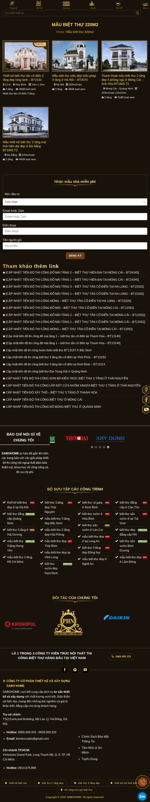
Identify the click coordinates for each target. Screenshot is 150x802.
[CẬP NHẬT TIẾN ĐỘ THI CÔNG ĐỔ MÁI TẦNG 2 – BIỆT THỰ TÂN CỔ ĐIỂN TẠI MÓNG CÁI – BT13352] (75, 315)
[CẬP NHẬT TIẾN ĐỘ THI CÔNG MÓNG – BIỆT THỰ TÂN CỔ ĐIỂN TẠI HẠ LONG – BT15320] (68, 300)
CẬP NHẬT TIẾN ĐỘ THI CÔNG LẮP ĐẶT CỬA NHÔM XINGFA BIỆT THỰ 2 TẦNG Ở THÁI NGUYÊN (73, 385)
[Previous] (56, 443)
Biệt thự (40, 8)
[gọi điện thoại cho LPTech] (142, 782)
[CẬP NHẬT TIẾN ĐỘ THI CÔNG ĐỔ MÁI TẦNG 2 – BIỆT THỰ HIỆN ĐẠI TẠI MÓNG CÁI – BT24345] (72, 272)
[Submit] (137, 13)
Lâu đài (93, 8)
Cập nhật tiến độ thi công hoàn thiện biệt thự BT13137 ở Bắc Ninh (49, 350)
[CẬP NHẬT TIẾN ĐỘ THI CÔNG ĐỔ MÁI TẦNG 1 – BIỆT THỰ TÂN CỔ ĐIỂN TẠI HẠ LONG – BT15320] (75, 293)
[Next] (143, 443)
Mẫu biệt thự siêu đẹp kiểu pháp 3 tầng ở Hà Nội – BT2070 (74, 78)
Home (60, 31)
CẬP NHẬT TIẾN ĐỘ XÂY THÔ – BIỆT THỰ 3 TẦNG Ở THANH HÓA (51, 392)
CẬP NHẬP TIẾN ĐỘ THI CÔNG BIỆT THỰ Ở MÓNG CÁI (44, 399)
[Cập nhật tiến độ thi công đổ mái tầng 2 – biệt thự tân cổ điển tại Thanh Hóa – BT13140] (63, 336)
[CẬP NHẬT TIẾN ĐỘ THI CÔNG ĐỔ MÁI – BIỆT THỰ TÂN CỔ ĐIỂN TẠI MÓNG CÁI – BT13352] (70, 307)
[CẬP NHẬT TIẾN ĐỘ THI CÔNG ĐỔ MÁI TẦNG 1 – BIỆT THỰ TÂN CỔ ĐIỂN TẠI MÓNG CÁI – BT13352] (75, 321)
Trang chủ (13, 8)
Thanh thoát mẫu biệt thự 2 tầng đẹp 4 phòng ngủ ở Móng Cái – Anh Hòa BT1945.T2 (123, 80)
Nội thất (119, 8)
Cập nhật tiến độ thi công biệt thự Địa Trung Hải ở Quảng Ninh (46, 371)
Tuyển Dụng (90, 758)
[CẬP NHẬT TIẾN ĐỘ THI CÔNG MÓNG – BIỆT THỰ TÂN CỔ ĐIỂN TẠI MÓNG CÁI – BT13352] (69, 329)
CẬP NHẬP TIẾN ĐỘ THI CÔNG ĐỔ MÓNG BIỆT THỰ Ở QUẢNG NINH (53, 406)
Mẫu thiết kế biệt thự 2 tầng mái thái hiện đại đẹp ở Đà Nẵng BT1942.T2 (24, 146)
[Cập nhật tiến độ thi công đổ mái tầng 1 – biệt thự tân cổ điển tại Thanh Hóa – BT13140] (63, 343)
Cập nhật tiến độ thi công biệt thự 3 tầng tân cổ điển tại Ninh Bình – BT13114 (55, 364)
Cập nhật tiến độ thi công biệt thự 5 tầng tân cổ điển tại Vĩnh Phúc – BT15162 (56, 357)
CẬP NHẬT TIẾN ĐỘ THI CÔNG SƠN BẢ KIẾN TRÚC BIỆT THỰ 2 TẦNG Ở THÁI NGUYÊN (67, 378)
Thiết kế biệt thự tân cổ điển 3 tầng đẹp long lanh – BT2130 (23, 78)
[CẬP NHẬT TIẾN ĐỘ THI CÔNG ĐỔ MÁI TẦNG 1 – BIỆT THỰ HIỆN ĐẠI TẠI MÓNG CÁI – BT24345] (72, 279)
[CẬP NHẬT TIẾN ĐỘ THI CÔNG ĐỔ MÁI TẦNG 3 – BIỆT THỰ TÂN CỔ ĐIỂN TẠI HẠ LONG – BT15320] (75, 286)
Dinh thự (66, 8)
